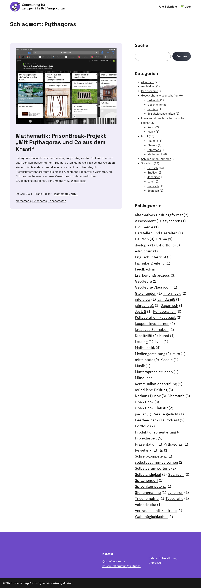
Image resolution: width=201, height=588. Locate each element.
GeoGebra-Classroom (156, 287)
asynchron (174, 220)
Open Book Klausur (154, 407)
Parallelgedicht (168, 414)
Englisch (152, 172)
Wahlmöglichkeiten (154, 516)
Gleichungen (148, 293)
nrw (160, 395)
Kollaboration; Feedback (158, 317)
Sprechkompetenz (153, 486)
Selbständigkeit (151, 474)
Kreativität (146, 335)
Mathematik (61, 194)
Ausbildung (148, 86)
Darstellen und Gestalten (159, 232)
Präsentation (148, 444)
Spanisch (153, 190)
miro (178, 353)
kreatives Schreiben (154, 329)
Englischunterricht (153, 256)
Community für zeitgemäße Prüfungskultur (42, 583)
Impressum (156, 562)
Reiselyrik (146, 450)
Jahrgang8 (169, 299)
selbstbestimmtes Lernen (159, 462)
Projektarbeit (148, 438)
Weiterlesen (78, 180)
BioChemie (147, 226)
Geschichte (154, 104)
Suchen (182, 56)
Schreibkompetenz (153, 456)
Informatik (154, 150)
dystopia (145, 245)
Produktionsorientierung (158, 432)
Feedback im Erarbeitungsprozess (155, 272)
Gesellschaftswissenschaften (160, 95)
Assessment (148, 220)
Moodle (169, 359)
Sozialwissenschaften (161, 113)
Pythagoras (39, 201)
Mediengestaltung (153, 353)
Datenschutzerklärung (163, 558)
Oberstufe (179, 395)
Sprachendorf (149, 480)
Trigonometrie (57, 201)
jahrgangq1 (147, 305)
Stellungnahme (150, 492)
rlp (163, 450)
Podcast (175, 419)
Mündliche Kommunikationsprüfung (158, 380)
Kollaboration (167, 311)
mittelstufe (147, 359)
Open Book (147, 401)
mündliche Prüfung (154, 389)
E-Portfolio (168, 245)
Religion (152, 109)
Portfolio (145, 425)
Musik (151, 131)
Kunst (151, 127)
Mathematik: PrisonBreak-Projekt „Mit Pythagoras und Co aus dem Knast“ (61, 142)
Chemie (152, 145)
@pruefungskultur (113, 561)
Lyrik (161, 341)
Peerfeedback (149, 419)
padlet (143, 414)
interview (145, 299)
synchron (178, 492)
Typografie (177, 498)
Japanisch (153, 177)
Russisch (153, 186)
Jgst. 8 (143, 311)
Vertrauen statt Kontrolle (158, 510)
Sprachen (147, 163)
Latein (151, 181)
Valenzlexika (148, 504)
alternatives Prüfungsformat (161, 214)
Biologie (152, 141)
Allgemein (147, 82)
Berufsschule (149, 91)
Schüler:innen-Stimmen (156, 159)
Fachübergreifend (152, 263)
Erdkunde (153, 100)
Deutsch (152, 168)
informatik (174, 293)
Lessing (144, 341)
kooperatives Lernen (155, 323)
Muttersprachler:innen (156, 371)
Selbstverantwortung (155, 468)
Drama (164, 238)
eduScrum (146, 251)
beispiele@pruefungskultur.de (121, 566)
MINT (74, 194)
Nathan (144, 395)
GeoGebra (146, 281)
